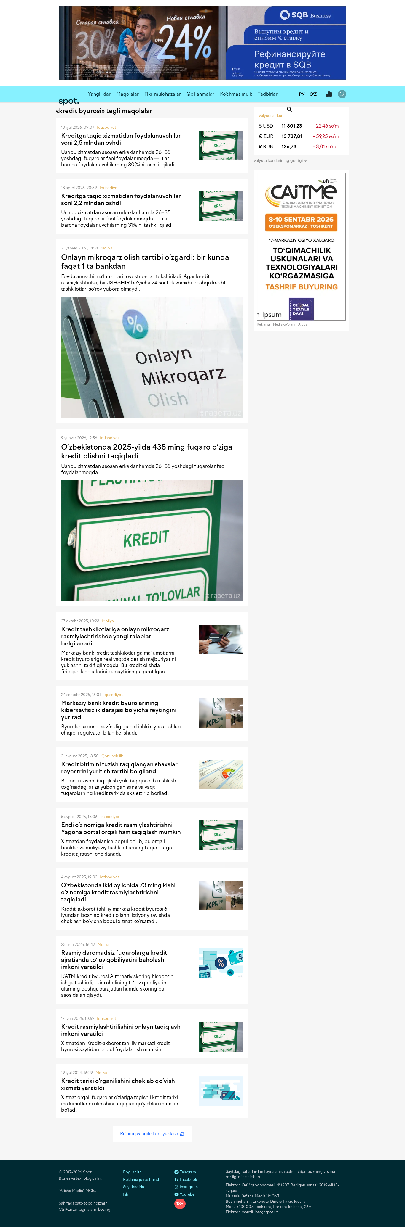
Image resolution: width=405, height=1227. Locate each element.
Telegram (187, 1172)
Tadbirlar (268, 94)
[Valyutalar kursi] (329, 94)
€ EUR (266, 136)
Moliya (106, 248)
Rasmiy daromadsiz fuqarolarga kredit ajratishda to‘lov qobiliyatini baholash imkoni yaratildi (114, 959)
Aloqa (302, 324)
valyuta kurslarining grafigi (279, 160)
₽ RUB (266, 146)
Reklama (263, 324)
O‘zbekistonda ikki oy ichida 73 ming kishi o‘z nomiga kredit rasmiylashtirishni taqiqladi (118, 892)
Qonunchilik (112, 756)
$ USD (266, 126)
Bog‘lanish (132, 1172)
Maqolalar (127, 94)
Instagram (188, 1187)
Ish (125, 1194)
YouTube (186, 1194)
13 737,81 (292, 136)
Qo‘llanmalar (200, 94)
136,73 (289, 146)
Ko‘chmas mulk (236, 94)
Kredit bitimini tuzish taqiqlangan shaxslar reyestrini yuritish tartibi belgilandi (119, 768)
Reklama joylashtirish (141, 1179)
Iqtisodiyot (106, 127)
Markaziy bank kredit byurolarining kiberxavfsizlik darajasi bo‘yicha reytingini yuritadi (118, 710)
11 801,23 (292, 126)
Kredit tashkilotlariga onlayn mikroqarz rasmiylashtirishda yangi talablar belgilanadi (115, 636)
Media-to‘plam (284, 324)
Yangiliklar (99, 94)
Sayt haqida (133, 1187)
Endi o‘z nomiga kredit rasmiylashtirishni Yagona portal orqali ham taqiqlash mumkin (121, 828)
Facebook (188, 1179)
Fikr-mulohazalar (162, 94)
